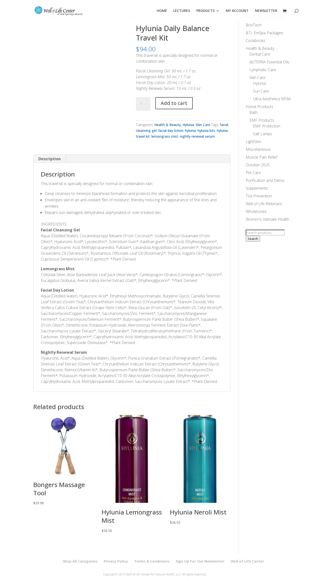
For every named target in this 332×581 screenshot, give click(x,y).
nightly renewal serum (197, 136)
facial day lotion (170, 130)
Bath (253, 112)
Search (253, 238)
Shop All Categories (80, 561)
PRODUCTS (205, 11)
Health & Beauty (167, 124)
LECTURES (181, 11)
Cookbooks (255, 40)
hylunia (190, 130)
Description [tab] (49, 158)
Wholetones (256, 211)
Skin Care (203, 124)
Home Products (259, 106)
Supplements (257, 188)
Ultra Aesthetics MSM (272, 98)
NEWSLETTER (266, 11)
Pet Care (253, 172)
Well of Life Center (247, 561)
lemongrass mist (164, 136)
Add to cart (174, 103)
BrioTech (254, 25)
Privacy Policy (116, 561)
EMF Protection (266, 126)
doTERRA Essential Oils (269, 62)
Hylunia (188, 124)
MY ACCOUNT (237, 11)
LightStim (253, 141)
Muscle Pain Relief (261, 157)
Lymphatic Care (262, 69)
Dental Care (259, 54)
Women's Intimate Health (267, 219)
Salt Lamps (262, 133)
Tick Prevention (259, 196)
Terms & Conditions (151, 561)
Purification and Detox (265, 180)
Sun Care (261, 91)
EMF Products (261, 120)
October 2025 (258, 165)
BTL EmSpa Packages (264, 32)
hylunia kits (206, 130)
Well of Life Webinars (264, 203)
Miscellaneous (258, 149)
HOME (162, 11)
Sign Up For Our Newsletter (200, 561)
